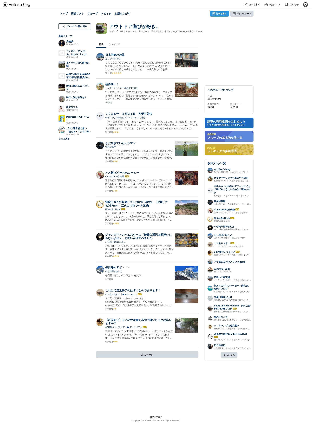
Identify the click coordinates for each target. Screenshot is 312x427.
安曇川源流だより (223, 297)
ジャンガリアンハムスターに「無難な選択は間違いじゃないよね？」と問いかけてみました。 (138, 236)
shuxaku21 (214, 99)
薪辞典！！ (112, 84)
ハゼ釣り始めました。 (115, 241)
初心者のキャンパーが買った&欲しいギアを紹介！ (236, 180)
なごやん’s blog (112, 58)
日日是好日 (219, 345)
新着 (101, 44)
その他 (234, 107)
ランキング (114, 44)
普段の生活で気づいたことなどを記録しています (235, 212)
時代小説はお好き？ (76, 97)
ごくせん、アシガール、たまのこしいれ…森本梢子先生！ (78, 54)
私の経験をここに (222, 221)
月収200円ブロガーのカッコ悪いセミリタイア (234, 254)
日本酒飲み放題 (115, 54)
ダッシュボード (243, 13)
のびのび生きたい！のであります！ (229, 246)
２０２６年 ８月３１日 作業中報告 (128, 113)
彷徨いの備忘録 (222, 277)
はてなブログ (156, 417)
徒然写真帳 (110, 147)
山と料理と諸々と (113, 271)
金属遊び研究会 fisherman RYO (230, 334)
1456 (211, 107)
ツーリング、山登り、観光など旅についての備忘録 (236, 280)
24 (78, 134)
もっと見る (64, 138)
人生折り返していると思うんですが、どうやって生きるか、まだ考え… (245, 348)
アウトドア (135, 327)
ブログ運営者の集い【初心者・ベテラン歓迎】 (77, 131)
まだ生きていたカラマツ (120, 143)
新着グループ (65, 36)
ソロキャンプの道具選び (226, 325)
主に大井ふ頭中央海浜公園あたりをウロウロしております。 (240, 229)
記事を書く (221, 13)
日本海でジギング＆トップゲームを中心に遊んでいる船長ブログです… (245, 339)
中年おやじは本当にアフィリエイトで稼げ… (126, 117)
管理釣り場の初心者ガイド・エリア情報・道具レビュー (238, 320)
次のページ (147, 354)
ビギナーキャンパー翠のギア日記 (121, 88)
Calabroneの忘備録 (114, 176)
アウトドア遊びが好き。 (135, 26)
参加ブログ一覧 (217, 163)
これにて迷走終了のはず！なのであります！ (133, 290)
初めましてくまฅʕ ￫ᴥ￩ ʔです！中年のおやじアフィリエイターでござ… (244, 195)
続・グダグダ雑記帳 (223, 271)
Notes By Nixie (112, 209)
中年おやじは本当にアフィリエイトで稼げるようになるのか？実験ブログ (232, 189)
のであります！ (112, 294)
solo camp (130, 294)
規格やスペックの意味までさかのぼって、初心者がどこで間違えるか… (245, 328)
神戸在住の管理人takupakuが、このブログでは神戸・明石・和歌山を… (245, 311)
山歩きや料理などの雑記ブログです (229, 238)
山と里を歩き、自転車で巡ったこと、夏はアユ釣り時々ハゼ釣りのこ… (245, 204)
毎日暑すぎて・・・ (117, 267)
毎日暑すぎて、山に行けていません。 (124, 275)
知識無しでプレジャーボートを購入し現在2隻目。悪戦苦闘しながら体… (245, 291)
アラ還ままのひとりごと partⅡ (229, 261)
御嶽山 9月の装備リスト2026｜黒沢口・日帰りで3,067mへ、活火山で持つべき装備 (136, 203)
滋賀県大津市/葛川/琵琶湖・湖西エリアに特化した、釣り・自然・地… (244, 300)
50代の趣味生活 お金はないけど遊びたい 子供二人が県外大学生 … (245, 172)
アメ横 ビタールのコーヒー (122, 172)
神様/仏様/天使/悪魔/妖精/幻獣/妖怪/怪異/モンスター (78, 77)
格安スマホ (72, 107)
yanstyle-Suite (222, 268)
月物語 (69, 41)
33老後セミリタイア (115, 327)
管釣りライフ (221, 317)
